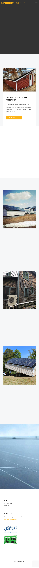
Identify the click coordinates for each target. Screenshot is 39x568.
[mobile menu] (36, 2)
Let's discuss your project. (10, 519)
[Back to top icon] (19, 557)
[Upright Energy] (13, 2)
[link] (19, 79)
